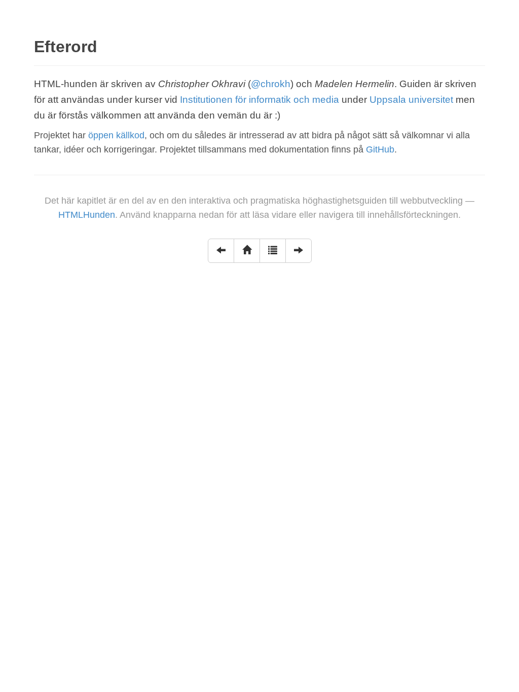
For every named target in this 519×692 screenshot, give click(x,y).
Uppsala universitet (411, 99)
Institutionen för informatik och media (259, 99)
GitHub (380, 149)
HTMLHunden (86, 215)
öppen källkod (116, 135)
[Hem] (247, 251)
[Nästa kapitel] (298, 251)
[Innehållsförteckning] (273, 251)
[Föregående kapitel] (221, 251)
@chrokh (270, 83)
